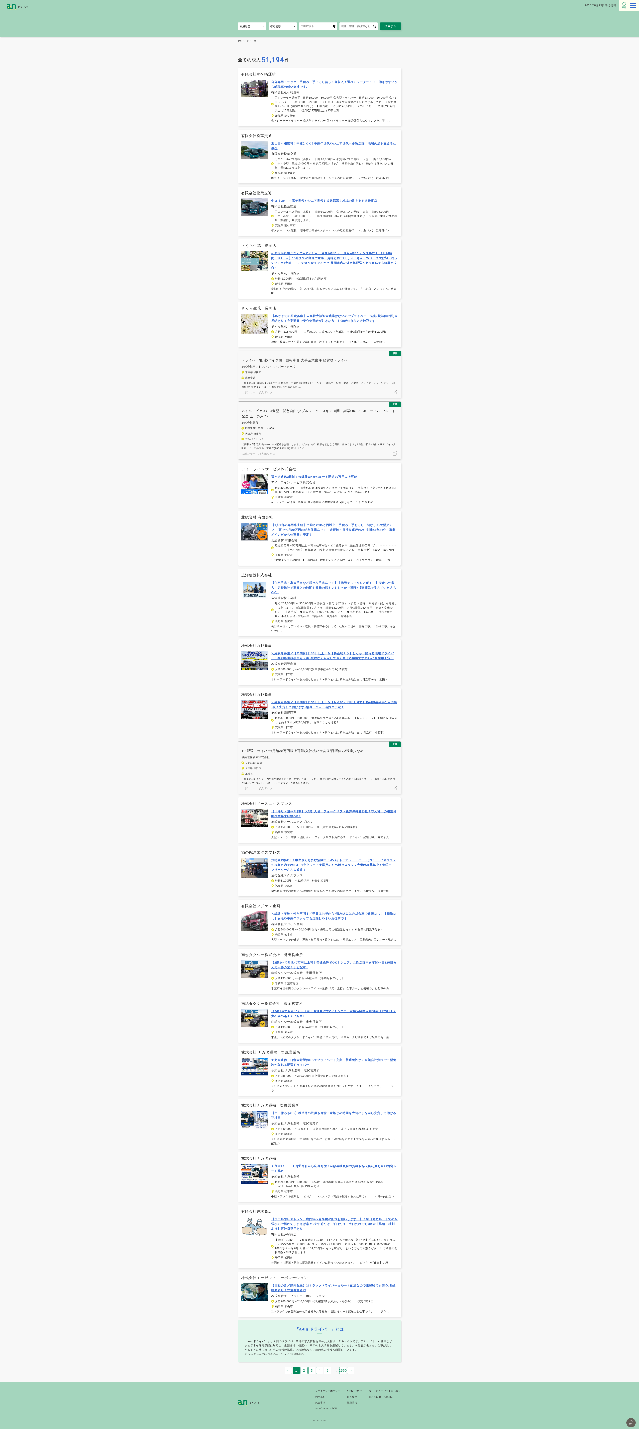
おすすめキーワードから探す (385, 1390)
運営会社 (352, 1396)
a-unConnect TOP (326, 1408)
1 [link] (296, 1370)
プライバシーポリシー (327, 1390)
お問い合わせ (354, 1390)
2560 (342, 1370)
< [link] (288, 1370)
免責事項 (320, 1402)
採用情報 (352, 1402)
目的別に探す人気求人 (381, 1396)
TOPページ (243, 41)
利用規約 (320, 1396)
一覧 (254, 41)
